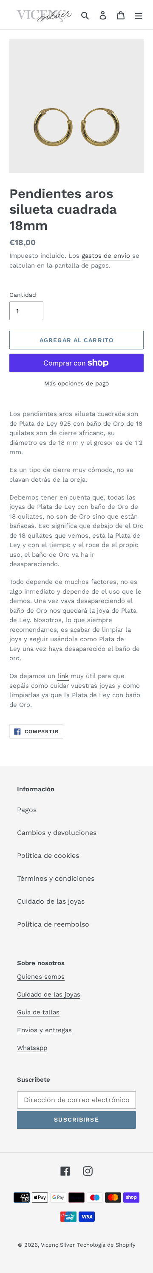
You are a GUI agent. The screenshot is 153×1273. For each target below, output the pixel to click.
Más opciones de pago (76, 383)
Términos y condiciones (55, 878)
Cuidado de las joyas (51, 901)
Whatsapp (32, 1048)
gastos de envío (106, 256)
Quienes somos (41, 976)
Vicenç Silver (58, 1245)
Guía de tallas (38, 1012)
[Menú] (138, 15)
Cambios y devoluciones (56, 833)
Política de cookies (48, 855)
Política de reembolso (53, 924)
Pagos (27, 810)
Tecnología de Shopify (106, 1245)
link (63, 676)
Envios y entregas (44, 1030)
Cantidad (22, 294)
